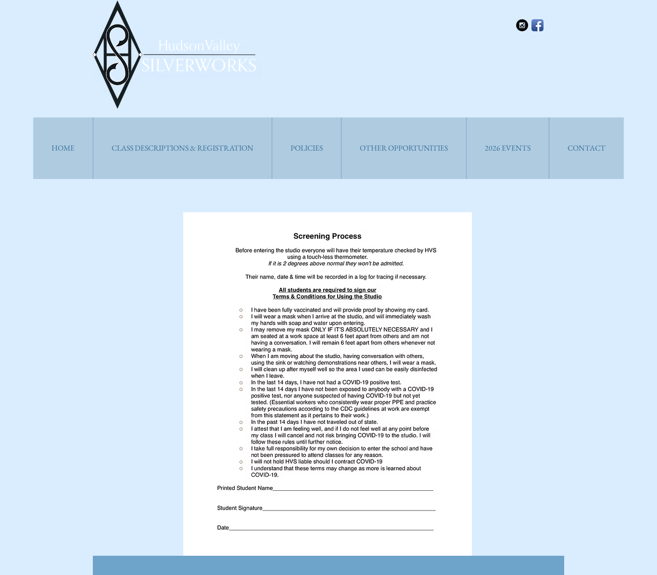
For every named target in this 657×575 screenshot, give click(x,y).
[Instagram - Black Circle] (522, 25)
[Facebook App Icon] (537, 25)
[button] (182, 148)
